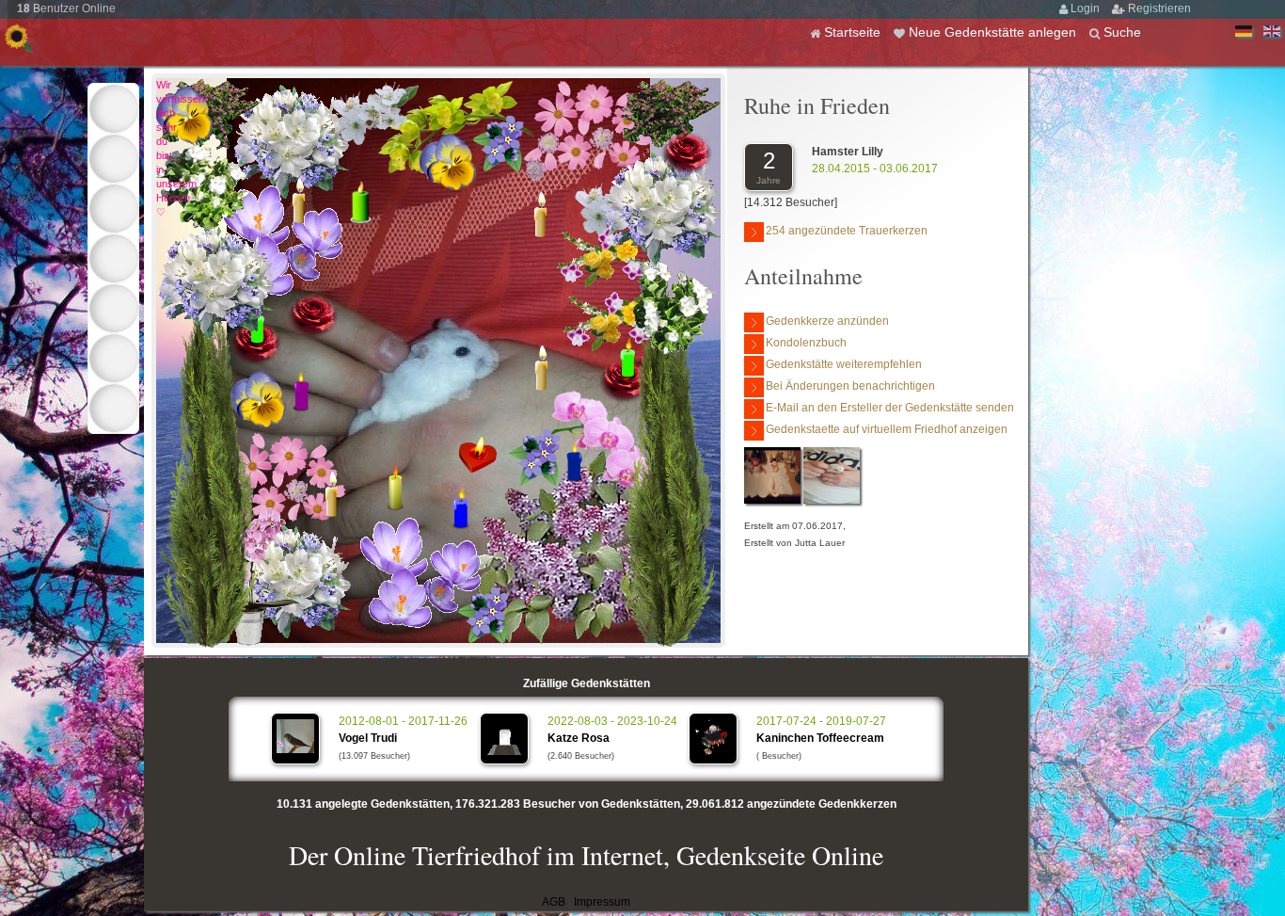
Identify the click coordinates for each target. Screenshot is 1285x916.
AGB (553, 901)
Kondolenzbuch (806, 342)
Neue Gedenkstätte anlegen (994, 32)
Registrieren (1159, 8)
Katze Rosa (578, 738)
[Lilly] (772, 499)
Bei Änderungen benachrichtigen (850, 386)
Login (1087, 8)
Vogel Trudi (368, 738)
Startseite (854, 32)
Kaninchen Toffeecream (820, 738)
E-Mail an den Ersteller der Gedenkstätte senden (890, 407)
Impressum (602, 901)
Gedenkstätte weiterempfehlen (844, 364)
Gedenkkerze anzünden (827, 321)
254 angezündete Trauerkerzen (847, 230)
